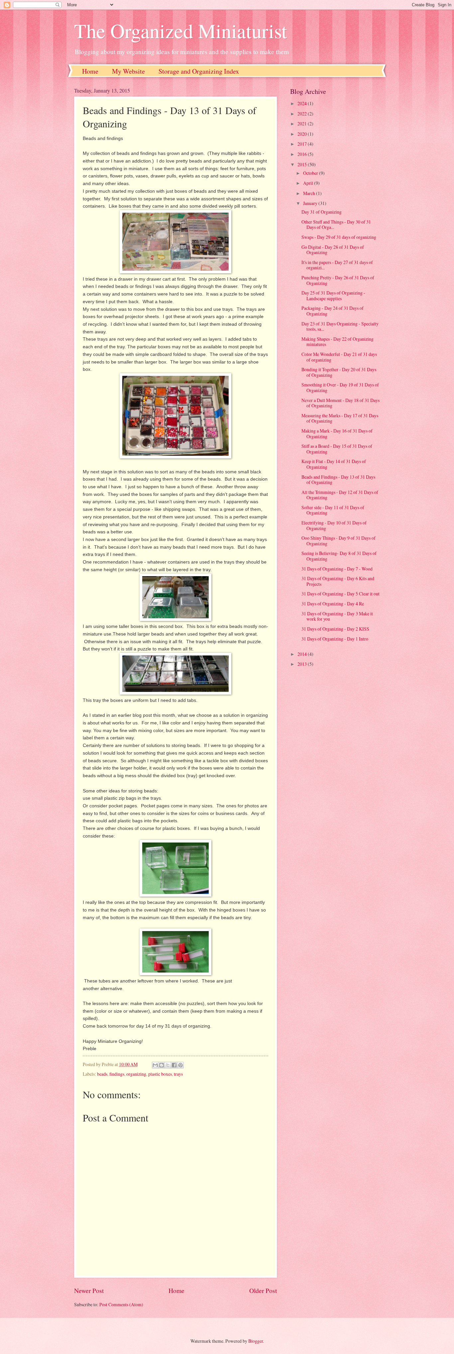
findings (116, 1074)
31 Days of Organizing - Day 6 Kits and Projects (337, 581)
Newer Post (89, 1290)
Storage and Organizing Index (199, 71)
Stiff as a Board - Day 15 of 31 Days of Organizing (336, 449)
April (308, 183)
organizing (136, 1074)
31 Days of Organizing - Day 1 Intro (334, 639)
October (311, 173)
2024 (302, 103)
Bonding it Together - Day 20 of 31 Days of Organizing (338, 372)
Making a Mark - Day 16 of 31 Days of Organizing (337, 434)
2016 (302, 154)
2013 (302, 664)
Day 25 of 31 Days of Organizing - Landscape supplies (333, 296)
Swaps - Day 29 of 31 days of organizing (338, 237)
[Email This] (155, 1065)
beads (102, 1074)
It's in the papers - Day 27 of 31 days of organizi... (337, 265)
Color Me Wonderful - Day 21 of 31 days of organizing (339, 357)
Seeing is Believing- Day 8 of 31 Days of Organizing (339, 556)
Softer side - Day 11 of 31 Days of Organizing (332, 510)
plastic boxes (160, 1074)
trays (178, 1074)
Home (90, 71)
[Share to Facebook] (174, 1065)
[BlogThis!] (161, 1065)
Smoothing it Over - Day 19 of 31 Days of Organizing (340, 387)
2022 (302, 113)
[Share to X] (168, 1065)
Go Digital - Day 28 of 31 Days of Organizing (332, 250)
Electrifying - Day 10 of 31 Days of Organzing (334, 525)
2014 (302, 654)
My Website (128, 71)
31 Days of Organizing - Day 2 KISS (335, 629)
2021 (302, 123)
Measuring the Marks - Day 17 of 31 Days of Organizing (339, 418)
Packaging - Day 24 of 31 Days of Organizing (332, 311)
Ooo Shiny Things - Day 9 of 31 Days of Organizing (338, 541)
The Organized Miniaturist (180, 30)
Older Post (263, 1290)
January (310, 203)
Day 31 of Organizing (321, 212)
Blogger (255, 1341)
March (309, 193)
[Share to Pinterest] (180, 1065)
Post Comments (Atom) (121, 1304)
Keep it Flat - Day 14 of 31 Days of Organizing (333, 464)
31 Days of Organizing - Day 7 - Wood (337, 569)
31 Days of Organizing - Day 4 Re (332, 603)
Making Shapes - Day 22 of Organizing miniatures (337, 342)
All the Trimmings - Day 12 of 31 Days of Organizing (339, 495)
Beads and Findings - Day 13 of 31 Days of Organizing (338, 480)
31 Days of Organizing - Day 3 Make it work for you (337, 616)
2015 (302, 164)
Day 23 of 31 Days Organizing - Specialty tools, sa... (340, 326)
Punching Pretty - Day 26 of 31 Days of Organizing (337, 280)
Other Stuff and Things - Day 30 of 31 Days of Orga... (336, 225)
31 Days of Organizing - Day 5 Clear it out (340, 593)
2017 (302, 144)
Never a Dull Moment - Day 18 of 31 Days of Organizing (340, 403)
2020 (302, 134)
